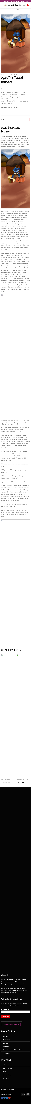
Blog (4, 1071)
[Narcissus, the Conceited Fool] (8, 716)
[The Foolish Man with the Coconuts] (23, 716)
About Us (6, 1065)
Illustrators (6, 1040)
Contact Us (6, 1078)
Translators (6, 1053)
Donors (5, 1043)
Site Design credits (6, 1094)
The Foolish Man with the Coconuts (23, 781)
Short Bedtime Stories (16, 74)
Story (3, 119)
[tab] (15, 119)
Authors (5, 1036)
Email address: (5, 1009)
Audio (3, 123)
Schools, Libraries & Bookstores (13, 1050)
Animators (6, 1046)
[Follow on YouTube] (9, 1098)
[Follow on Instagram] (4, 1098)
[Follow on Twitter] (7, 1098)
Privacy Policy (7, 1075)
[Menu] (2, 5)
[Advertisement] (15, 805)
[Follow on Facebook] (2, 1098)
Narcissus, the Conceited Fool (5, 781)
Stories (3, 74)
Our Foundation (8, 1068)
